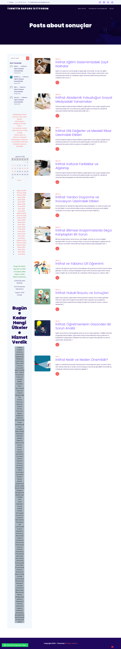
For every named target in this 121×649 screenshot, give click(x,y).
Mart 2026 (21, 202)
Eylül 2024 (21, 238)
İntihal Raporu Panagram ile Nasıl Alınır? (19, 123)
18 (15, 172)
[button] (15, 645)
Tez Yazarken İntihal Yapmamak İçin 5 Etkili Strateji (19, 130)
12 (17, 168)
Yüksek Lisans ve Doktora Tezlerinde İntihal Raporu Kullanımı (19, 137)
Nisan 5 (57, 194)
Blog (112, 8)
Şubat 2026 (21, 204)
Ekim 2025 (21, 209)
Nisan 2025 (21, 222)
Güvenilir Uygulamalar (98, 8)
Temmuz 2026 (21, 193)
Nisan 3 (57, 227)
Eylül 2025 (21, 211)
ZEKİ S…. (16, 87)
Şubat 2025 (21, 227)
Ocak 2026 (21, 206)
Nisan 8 (57, 94)
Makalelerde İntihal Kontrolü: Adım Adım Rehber (19, 117)
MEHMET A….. (17, 77)
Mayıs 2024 (21, 247)
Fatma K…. (17, 97)
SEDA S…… (17, 66)
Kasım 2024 (21, 234)
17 (12, 172)
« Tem (19, 180)
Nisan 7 (57, 128)
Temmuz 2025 (21, 216)
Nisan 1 (57, 321)
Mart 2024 (21, 252)
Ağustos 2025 (21, 213)
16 (27, 168)
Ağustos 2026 (21, 191)
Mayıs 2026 (21, 197)
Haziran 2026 (21, 195)
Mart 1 (57, 357)
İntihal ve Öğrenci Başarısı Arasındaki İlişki (20, 68)
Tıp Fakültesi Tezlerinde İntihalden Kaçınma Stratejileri (19, 144)
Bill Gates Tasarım (71, 643)
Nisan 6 (57, 161)
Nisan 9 (57, 59)
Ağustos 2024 (21, 240)
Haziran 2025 (21, 218)
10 (12, 168)
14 (22, 168)
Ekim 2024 (21, 236)
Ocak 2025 (21, 229)
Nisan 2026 (21, 200)
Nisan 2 (57, 260)
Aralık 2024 (21, 231)
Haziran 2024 (21, 245)
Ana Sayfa (82, 8)
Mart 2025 (21, 225)
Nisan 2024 (21, 250)
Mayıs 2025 (21, 220)
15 (25, 168)
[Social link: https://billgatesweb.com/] (100, 2)
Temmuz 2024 (21, 243)
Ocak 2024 (21, 254)
